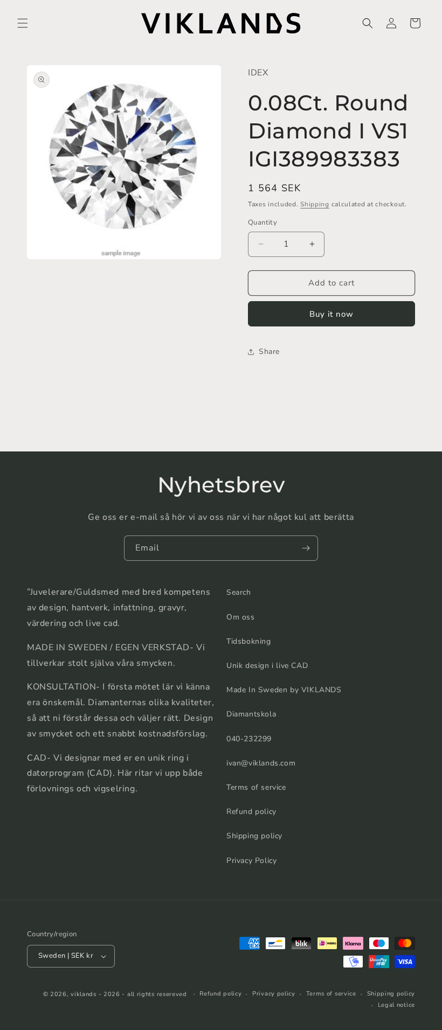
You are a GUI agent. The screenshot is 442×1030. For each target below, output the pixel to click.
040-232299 (249, 739)
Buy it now (331, 314)
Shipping (314, 204)
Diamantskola (251, 714)
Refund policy (251, 811)
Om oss (240, 617)
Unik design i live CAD (267, 665)
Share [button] (269, 351)
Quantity (262, 222)
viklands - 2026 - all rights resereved (129, 994)
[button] (22, 23)
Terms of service (256, 787)
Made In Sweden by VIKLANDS (284, 690)
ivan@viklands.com (260, 763)
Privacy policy (273, 994)
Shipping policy (254, 836)
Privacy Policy (251, 860)
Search (238, 592)
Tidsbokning (248, 641)
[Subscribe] (305, 548)
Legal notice (396, 1005)
